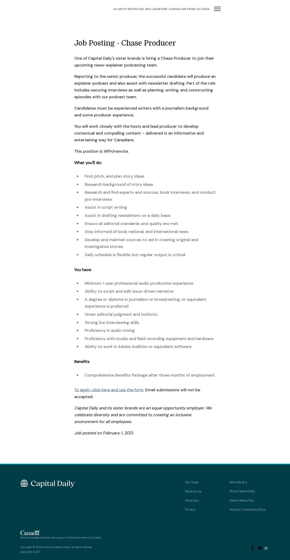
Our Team (192, 482)
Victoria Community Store (248, 509)
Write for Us (193, 491)
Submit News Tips (242, 500)
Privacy (190, 509)
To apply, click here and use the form (108, 390)
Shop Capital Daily (242, 491)
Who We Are (238, 482)
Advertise (192, 500)
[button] (217, 9)
